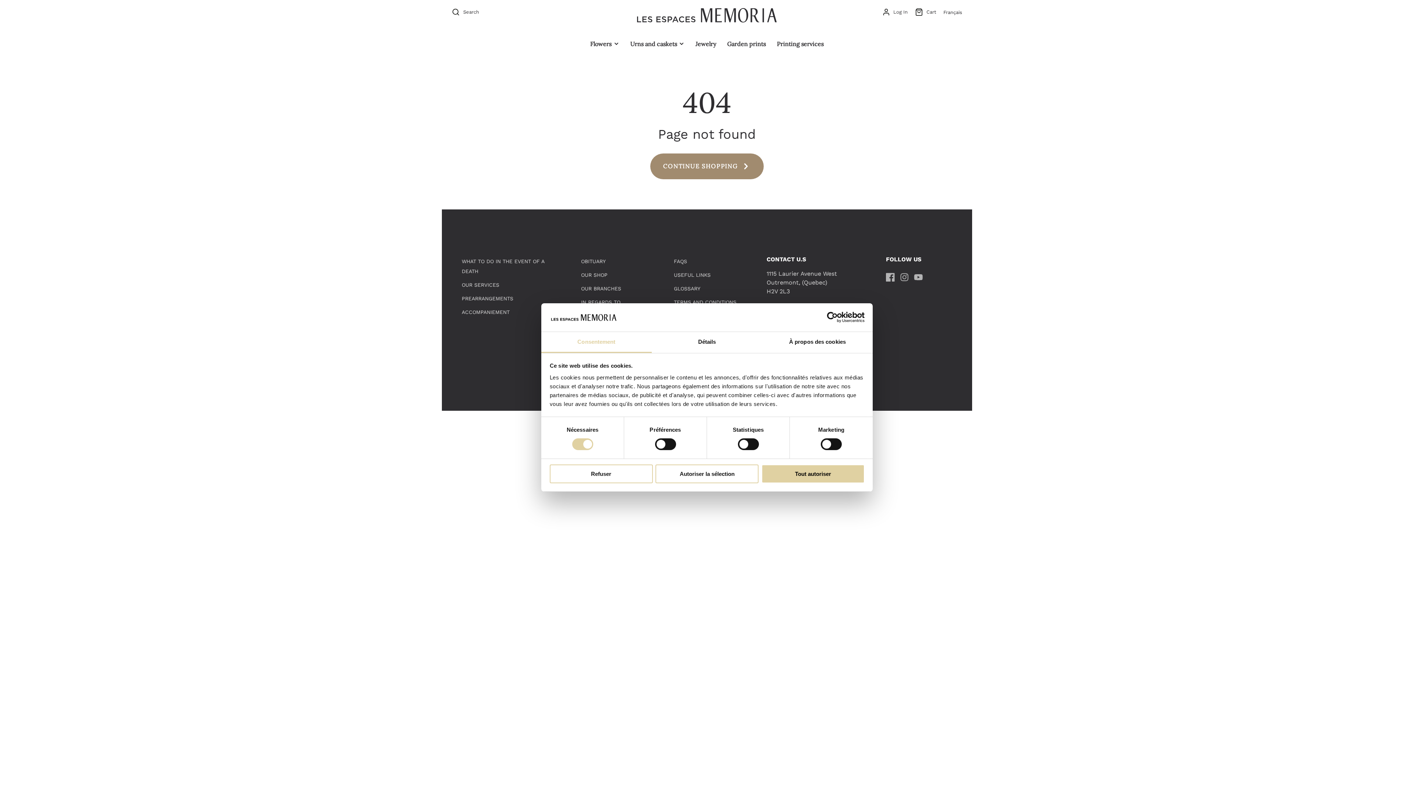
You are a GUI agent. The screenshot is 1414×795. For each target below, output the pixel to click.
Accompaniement (486, 312)
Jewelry (706, 43)
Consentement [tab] (596, 342)
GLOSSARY (687, 289)
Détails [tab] (707, 342)
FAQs (680, 261)
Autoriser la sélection (707, 474)
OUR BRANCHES (601, 289)
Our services (480, 285)
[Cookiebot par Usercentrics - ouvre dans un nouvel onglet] (832, 317)
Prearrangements (487, 298)
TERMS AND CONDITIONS (705, 302)
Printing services (800, 43)
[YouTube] (918, 277)
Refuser (601, 474)
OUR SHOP (594, 275)
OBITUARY (593, 261)
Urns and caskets (653, 43)
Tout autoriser (813, 474)
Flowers (601, 43)
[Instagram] (904, 277)
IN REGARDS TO (600, 302)
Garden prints (746, 43)
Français (952, 12)
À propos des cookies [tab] (817, 342)
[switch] (665, 444)
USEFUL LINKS (692, 275)
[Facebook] (890, 277)
